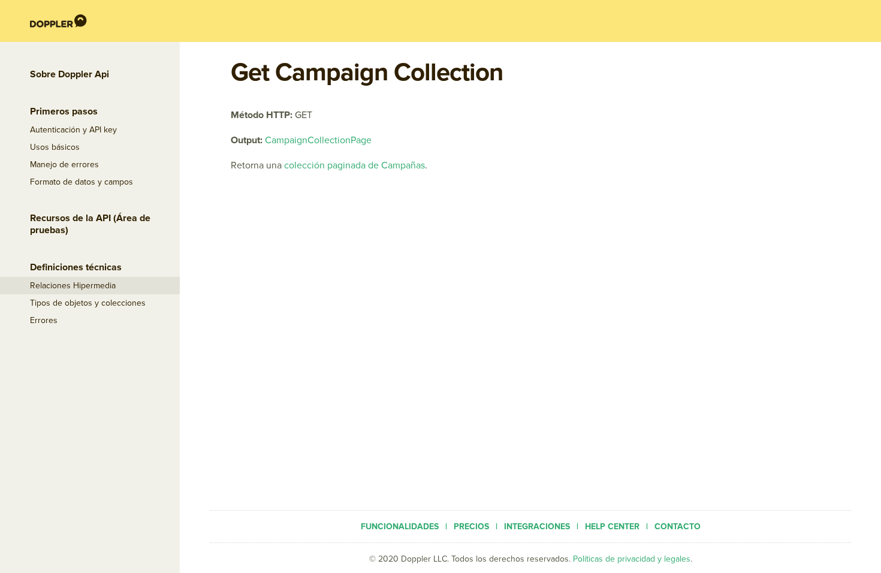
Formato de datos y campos (81, 182)
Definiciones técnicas (76, 267)
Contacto (677, 526)
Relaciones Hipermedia (73, 286)
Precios (471, 526)
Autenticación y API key (73, 130)
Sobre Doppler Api (69, 74)
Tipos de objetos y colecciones (88, 303)
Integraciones (537, 526)
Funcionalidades (400, 526)
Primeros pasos (64, 111)
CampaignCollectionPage (318, 140)
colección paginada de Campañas (354, 165)
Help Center (612, 526)
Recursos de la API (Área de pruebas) (90, 224)
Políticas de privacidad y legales (631, 559)
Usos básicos (55, 147)
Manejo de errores (64, 164)
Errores (44, 320)
